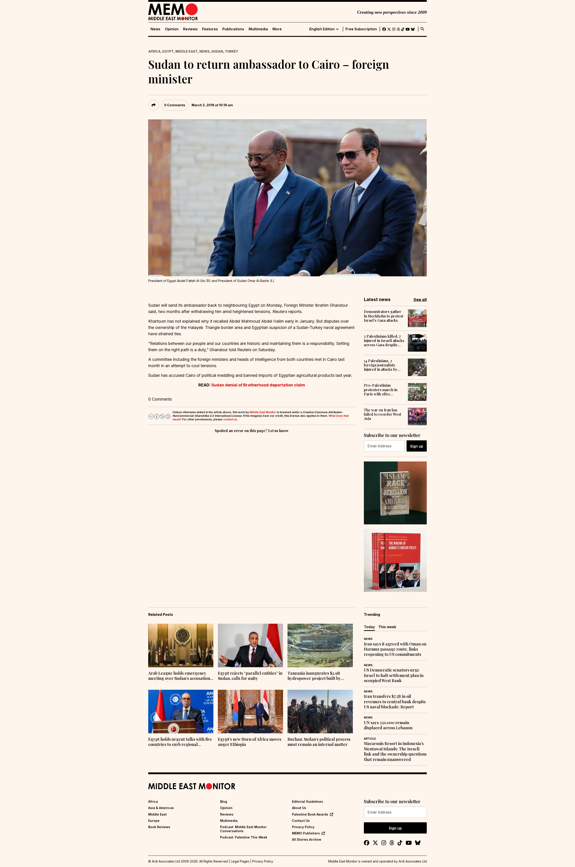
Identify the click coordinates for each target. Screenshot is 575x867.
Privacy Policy (303, 827)
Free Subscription (361, 29)
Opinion (172, 29)
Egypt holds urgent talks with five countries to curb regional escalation (180, 742)
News (155, 29)
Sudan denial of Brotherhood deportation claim (258, 385)
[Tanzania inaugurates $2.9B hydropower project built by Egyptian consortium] (320, 645)
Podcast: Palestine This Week (243, 837)
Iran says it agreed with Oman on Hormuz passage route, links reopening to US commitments (395, 649)
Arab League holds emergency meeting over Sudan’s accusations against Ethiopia (180, 676)
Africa (154, 51)
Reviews (190, 29)
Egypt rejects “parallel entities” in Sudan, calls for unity (250, 676)
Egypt (168, 51)
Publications (233, 29)
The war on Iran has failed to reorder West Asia (382, 414)
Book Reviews (159, 827)
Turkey (231, 51)
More (277, 29)
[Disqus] (251, 495)
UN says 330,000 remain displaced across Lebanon (388, 725)
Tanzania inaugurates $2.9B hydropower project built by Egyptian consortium (314, 676)
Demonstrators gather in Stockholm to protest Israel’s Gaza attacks (383, 315)
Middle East (186, 51)
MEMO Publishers (306, 833)
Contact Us (301, 821)
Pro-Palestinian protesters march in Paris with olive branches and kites (380, 389)
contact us (230, 419)
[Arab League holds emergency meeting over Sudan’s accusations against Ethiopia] (180, 645)
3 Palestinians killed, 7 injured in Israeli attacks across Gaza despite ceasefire (384, 340)
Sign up (416, 446)
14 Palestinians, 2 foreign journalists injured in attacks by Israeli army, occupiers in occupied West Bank (383, 365)
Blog (223, 801)
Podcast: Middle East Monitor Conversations (243, 829)
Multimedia (258, 29)
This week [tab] (387, 627)
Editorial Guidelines (307, 801)
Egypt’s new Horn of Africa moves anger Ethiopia (249, 742)
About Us (299, 808)
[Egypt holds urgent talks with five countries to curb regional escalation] (180, 711)
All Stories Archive (306, 839)
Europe (153, 821)
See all (420, 299)
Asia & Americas (161, 808)
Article (370, 738)
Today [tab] (369, 627)
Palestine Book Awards (310, 814)
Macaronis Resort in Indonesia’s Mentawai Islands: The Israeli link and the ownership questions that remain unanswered (395, 751)
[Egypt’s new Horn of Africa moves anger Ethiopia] (250, 711)
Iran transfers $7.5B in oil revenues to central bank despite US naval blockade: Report (395, 702)
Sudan (217, 51)
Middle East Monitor (263, 412)
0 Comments (174, 105)
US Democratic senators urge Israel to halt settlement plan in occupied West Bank (393, 675)
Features (210, 29)
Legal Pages (240, 861)
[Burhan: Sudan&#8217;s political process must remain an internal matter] (320, 711)
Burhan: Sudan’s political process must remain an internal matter (319, 742)
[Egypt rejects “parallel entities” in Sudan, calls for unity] (250, 645)
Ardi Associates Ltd (413, 861)
